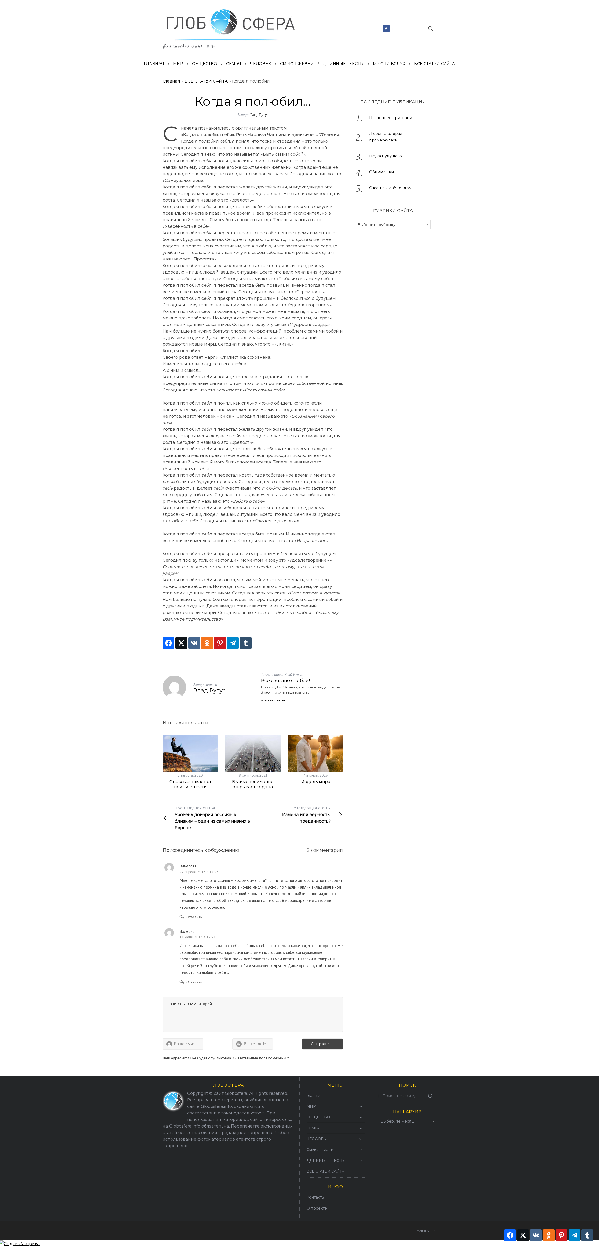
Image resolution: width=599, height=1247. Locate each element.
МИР (311, 1106)
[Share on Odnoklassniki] (207, 643)
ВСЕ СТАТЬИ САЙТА (206, 81)
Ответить (194, 916)
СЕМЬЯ (314, 1128)
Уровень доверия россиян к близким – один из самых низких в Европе (212, 818)
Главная (171, 81)
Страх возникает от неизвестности (190, 784)
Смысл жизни (320, 1149)
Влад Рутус (259, 114)
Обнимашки (381, 172)
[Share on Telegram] (233, 643)
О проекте (317, 1208)
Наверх (423, 1230)
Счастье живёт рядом (390, 188)
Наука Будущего (385, 156)
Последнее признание (392, 118)
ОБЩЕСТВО (318, 1117)
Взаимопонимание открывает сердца (253, 784)
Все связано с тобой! (285, 680)
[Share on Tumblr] (246, 643)
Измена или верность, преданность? (306, 815)
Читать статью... (275, 700)
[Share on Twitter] (181, 643)
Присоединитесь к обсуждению (201, 850)
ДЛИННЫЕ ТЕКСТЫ (326, 1160)
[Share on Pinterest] (220, 643)
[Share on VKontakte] (194, 643)
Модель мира (315, 781)
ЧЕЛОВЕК (316, 1139)
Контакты (316, 1197)
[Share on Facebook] (168, 643)
